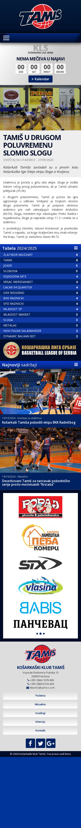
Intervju (40, 722)
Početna (40, 695)
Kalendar (41, 78)
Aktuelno (40, 704)
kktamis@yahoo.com (42, 687)
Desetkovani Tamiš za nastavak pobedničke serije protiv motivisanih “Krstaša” (36, 483)
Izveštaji (40, 713)
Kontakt (40, 730)
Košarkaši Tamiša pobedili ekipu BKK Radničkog (39, 422)
